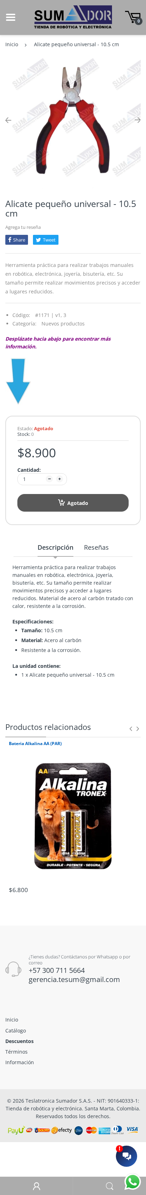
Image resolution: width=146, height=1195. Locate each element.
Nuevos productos (63, 323)
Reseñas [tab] (96, 547)
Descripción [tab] (55, 547)
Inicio (11, 44)
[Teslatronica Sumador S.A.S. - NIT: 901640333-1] (73, 16)
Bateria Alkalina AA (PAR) (35, 743)
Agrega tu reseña (23, 227)
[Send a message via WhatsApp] (132, 1181)
